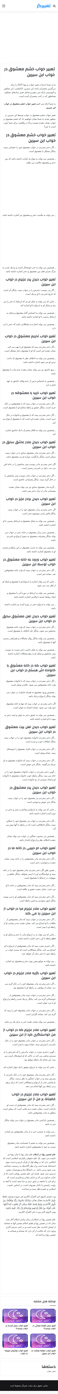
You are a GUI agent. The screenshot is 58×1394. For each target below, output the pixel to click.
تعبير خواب (51, 1371)
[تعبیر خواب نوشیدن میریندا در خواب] (15, 1341)
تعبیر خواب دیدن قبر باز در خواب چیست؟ (17, 1327)
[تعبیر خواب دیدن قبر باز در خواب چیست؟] (15, 1316)
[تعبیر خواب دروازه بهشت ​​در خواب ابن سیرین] (43, 1341)
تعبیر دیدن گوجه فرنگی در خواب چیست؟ (44, 1327)
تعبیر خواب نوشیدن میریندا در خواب (16, 1352)
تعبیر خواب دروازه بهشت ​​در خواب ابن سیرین (43, 1352)
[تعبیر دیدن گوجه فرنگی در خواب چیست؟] (43, 1316)
